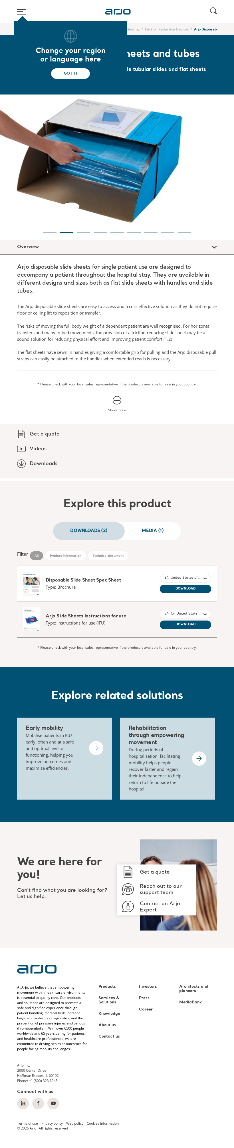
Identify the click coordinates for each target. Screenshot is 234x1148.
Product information (65, 555)
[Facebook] (38, 1103)
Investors (148, 987)
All (37, 555)
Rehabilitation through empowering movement (156, 736)
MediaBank (190, 1002)
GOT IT (71, 73)
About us (107, 1025)
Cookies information (103, 1123)
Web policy (74, 1123)
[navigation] (50, 229)
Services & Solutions (108, 1000)
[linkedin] (23, 1103)
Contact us (109, 1036)
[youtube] (53, 1103)
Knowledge (109, 1014)
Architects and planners (193, 989)
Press (144, 998)
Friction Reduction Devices (167, 29)
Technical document (108, 555)
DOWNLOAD (185, 588)
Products (107, 987)
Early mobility (44, 728)
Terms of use (27, 1123)
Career (146, 1009)
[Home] (118, 12)
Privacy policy (52, 1123)
